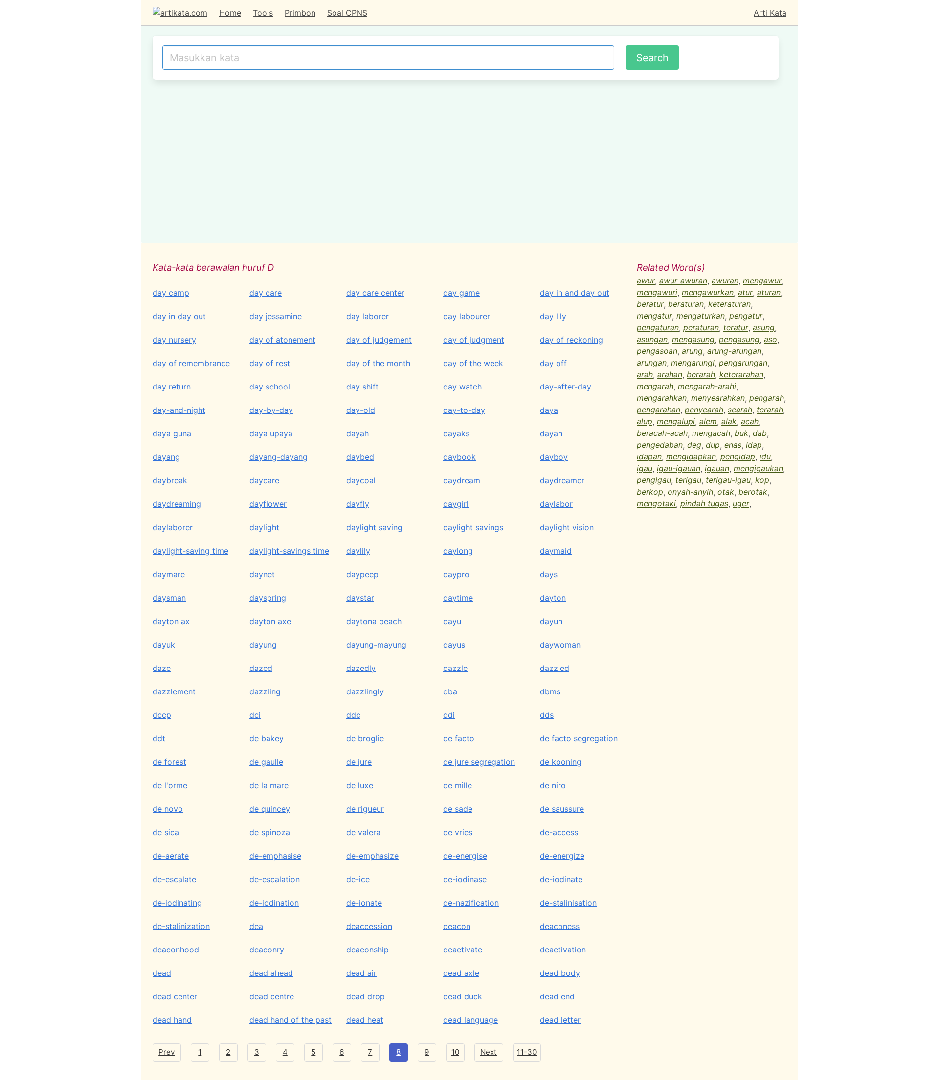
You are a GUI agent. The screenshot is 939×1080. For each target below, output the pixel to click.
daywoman (560, 644)
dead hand (172, 1020)
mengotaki (656, 504)
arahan (669, 375)
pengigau (654, 480)
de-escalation (274, 879)
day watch (462, 386)
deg (694, 445)
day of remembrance (191, 363)
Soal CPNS (347, 13)
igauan (717, 469)
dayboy (554, 457)
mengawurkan (708, 293)
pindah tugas (704, 504)
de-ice (358, 879)
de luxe (359, 785)
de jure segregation (479, 762)
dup (713, 445)
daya (549, 410)
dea (256, 926)
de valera (363, 832)
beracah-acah (662, 433)
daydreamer (562, 480)
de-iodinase (465, 879)
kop (762, 480)
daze (162, 668)
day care (265, 293)
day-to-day (464, 410)
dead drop (365, 996)
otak (725, 492)
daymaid (556, 551)
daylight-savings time (289, 551)
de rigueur (365, 809)
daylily (358, 551)
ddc (353, 715)
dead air (361, 973)
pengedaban (660, 445)
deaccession (369, 926)
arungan (652, 363)
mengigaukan (758, 469)
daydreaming (177, 504)
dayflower (268, 504)
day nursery (174, 340)
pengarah (766, 398)
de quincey (269, 809)
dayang (166, 457)
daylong (458, 551)
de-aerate (171, 856)
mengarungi (693, 363)
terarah (770, 410)
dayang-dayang (278, 457)
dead (162, 973)
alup (644, 422)
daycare (264, 480)
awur (646, 281)
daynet (262, 574)
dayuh (551, 621)
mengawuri (657, 293)
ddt (159, 738)
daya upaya (270, 433)
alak (729, 422)
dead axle (461, 973)
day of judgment (473, 340)
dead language (470, 1020)
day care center (375, 293)
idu (765, 457)
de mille (457, 785)
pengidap (737, 457)
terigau (688, 480)
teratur (735, 328)
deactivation (563, 949)
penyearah (704, 410)
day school (269, 386)
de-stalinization (181, 926)
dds (547, 715)
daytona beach (374, 621)
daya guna (172, 433)
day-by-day (271, 410)
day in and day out (574, 293)
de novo (168, 809)
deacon (456, 926)
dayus (454, 644)
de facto (458, 738)
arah (645, 375)
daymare (169, 574)
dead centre (271, 996)
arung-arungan (734, 351)
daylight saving (374, 527)
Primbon (300, 13)
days (549, 574)
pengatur (745, 316)
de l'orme (170, 785)
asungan (652, 340)
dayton (553, 598)
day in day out (179, 316)
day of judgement (379, 340)
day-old (360, 410)
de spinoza (269, 832)
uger (741, 504)
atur (745, 293)
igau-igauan (678, 469)
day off (553, 363)
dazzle (455, 668)
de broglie (365, 738)
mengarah (655, 386)
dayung (263, 644)
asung (764, 328)
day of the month (378, 363)
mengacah (711, 433)
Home (230, 13)
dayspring (267, 598)
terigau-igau (728, 480)
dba (450, 691)
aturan (769, 293)
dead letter (560, 1020)
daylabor (556, 504)
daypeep (362, 574)
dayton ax (171, 621)
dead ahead (271, 973)
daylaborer (173, 527)
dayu (452, 621)
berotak (752, 492)
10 (455, 1052)
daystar (360, 598)
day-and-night (179, 410)
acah (750, 422)
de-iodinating (177, 902)
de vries (457, 832)
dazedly (361, 668)
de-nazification (471, 902)
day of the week (473, 363)
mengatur (654, 316)
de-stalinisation (568, 902)
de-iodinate (561, 879)
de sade (457, 809)
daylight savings (473, 527)
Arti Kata (770, 13)
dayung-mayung (376, 644)
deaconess (560, 926)
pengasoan (657, 351)
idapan (649, 457)
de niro (553, 785)
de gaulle (266, 762)
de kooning (560, 762)
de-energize (562, 856)
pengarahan (658, 410)
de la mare (269, 785)
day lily (553, 316)
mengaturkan (700, 316)
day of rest (269, 363)
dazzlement (174, 691)
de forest (169, 762)
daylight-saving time (190, 551)
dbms (550, 691)
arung (692, 351)
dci (255, 715)
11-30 (527, 1052)
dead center (175, 996)
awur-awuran (683, 281)
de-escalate (174, 879)
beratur (650, 304)
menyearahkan (718, 398)
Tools (263, 13)
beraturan (686, 304)
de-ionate (364, 902)
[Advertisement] (465, 159)
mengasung (693, 340)
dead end (557, 996)
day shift (362, 386)
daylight (264, 527)
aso (770, 340)
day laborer (367, 316)
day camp (171, 293)
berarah (701, 375)
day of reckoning (571, 340)
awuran (725, 281)
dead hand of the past (290, 1020)
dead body (560, 973)
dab (760, 433)
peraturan (701, 328)
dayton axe (270, 621)
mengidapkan (691, 457)
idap (754, 445)
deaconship (367, 949)
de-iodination (274, 902)
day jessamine (275, 316)
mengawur (762, 281)
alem (708, 422)
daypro (456, 574)
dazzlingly (365, 691)
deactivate (462, 949)
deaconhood (176, 949)
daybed (360, 457)
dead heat (364, 1020)
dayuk (164, 644)
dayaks (456, 433)
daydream (461, 480)
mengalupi (676, 422)
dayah (357, 433)
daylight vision (567, 527)
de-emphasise (275, 856)
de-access (559, 832)
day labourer (466, 316)
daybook (459, 457)
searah (740, 410)
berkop (650, 492)
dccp (162, 715)
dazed (260, 668)
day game (461, 293)
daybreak (170, 480)
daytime (458, 598)
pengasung (739, 340)
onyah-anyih (690, 492)
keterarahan (741, 375)
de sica (166, 832)
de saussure (562, 809)
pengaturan (658, 328)
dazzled (554, 668)
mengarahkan (662, 398)
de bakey (266, 738)
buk (741, 433)
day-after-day (565, 386)
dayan (551, 433)
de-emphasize (372, 856)
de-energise (465, 856)
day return (172, 386)
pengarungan (743, 363)
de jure (359, 762)
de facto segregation (579, 738)
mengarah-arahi (707, 386)
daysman (169, 598)
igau (644, 469)
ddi (449, 715)
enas (732, 445)
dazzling (265, 691)
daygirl (456, 504)
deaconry (266, 949)
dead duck (462, 996)
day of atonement (282, 340)
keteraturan (729, 304)
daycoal (361, 480)
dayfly (357, 504)
